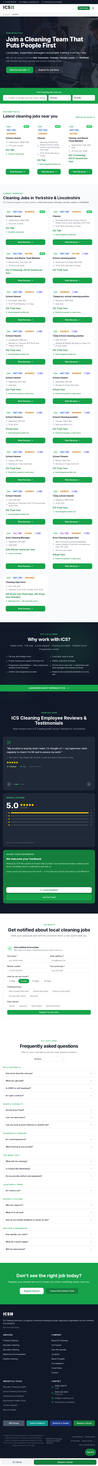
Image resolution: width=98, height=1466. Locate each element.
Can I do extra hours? (15, 1117)
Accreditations (58, 1363)
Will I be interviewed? (15, 1249)
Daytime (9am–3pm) (40, 991)
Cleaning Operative (16, 582)
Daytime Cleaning (10, 1359)
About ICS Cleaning (60, 1340)
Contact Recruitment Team (62, 1291)
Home (7, 14)
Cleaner (41, 138)
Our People (56, 1345)
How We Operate (59, 1350)
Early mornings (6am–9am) (19, 991)
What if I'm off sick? (15, 1212)
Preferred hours (14, 987)
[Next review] (89, 784)
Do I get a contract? (15, 1095)
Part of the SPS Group (87, 1445)
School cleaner (13, 138)
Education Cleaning (11, 1345)
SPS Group (14, 1423)
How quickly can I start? (16, 1234)
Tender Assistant (10, 1405)
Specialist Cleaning (11, 1350)
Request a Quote (84, 1423)
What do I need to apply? (17, 1242)
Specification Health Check (14, 1401)
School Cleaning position (65, 417)
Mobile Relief (37, 1006)
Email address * (57, 956)
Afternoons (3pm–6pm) (61, 991)
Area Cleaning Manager (18, 537)
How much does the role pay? (19, 1073)
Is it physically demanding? (18, 1169)
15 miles (35, 981)
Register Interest (32, 1291)
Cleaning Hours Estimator (13, 1396)
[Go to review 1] (13, 784)
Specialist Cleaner (53, 1006)
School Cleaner (13, 335)
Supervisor (23, 1006)
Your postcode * (57, 966)
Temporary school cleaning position (71, 296)
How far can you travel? (18, 976)
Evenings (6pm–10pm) (17, 996)
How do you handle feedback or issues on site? (27, 1220)
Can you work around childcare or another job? (27, 1125)
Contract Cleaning (10, 1340)
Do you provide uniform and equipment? (24, 1176)
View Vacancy (16, 172)
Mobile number (14, 966)
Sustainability (90, 1437)
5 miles (12, 981)
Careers (55, 1372)
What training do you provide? (19, 1147)
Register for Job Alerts (49, 70)
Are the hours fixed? (15, 1110)
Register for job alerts (49, 1012)
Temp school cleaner (63, 495)
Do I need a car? (13, 1190)
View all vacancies (83, 117)
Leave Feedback (50, 890)
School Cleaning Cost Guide (15, 1391)
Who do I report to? (14, 1205)
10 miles (24, 981)
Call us (18, 1462)
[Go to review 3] (19, 784)
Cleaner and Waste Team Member (23, 258)
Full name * (12, 956)
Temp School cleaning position (68, 335)
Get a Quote (83, 8)
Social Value (57, 1368)
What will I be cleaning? (16, 1161)
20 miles (47, 981)
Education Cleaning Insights (14, 1387)
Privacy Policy (87, 1441)
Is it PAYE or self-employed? (18, 1088)
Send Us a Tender (61, 1423)
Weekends (34, 996)
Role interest (13, 1002)
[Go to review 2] (16, 784)
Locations (56, 1354)
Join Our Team (49, 897)
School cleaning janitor (64, 258)
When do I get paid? (15, 1081)
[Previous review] (9, 784)
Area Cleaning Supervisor (66, 537)
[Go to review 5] (23, 784)
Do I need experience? (16, 1139)
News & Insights (58, 1359)
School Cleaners (14, 417)
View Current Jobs (18, 70)
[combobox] (59, 98)
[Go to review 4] (21, 784)
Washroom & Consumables (14, 1354)
